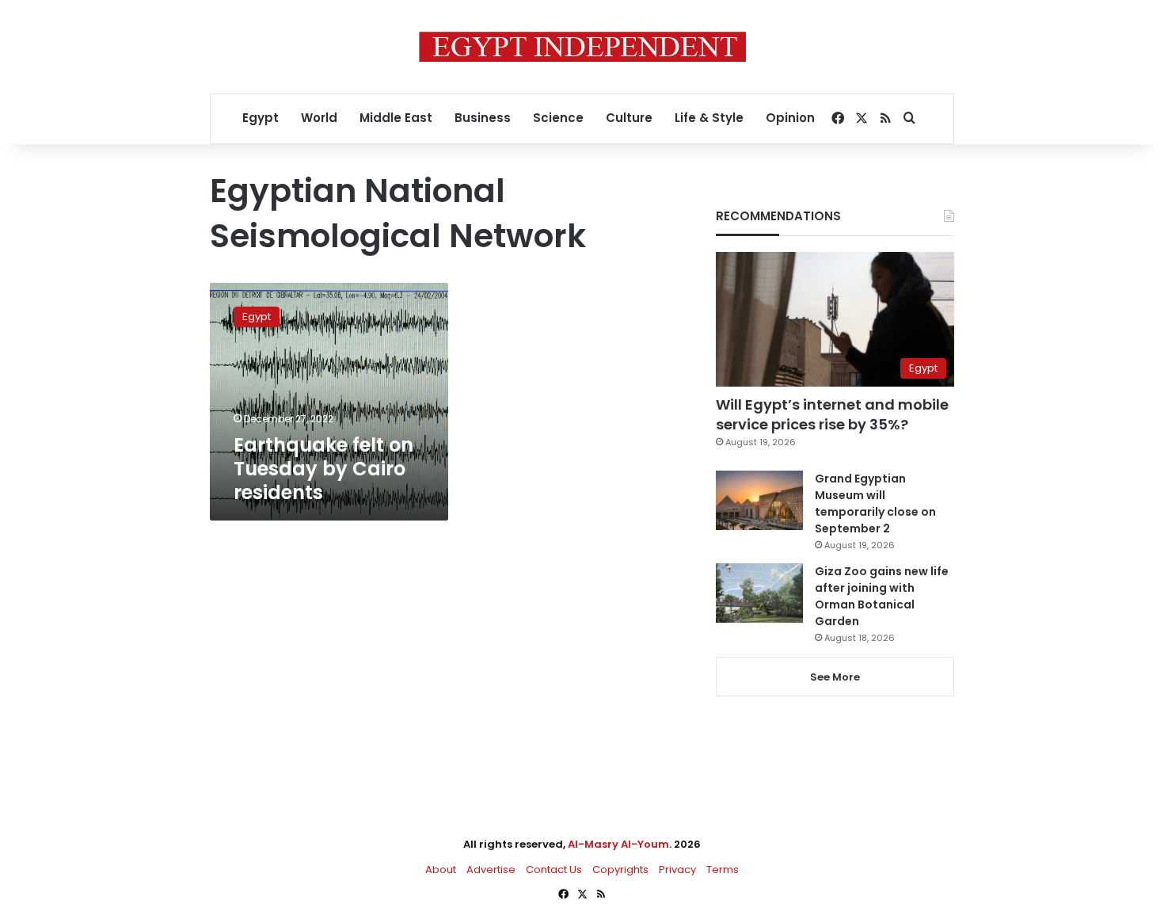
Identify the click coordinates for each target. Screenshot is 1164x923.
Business (483, 117)
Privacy (677, 869)
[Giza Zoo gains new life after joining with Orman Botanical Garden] (759, 593)
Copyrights (620, 869)
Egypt (260, 117)
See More (835, 677)
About (440, 869)
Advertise (490, 869)
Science (558, 117)
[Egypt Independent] (582, 47)
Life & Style (709, 117)
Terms (722, 869)
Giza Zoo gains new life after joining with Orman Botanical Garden (882, 596)
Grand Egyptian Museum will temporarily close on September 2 (875, 503)
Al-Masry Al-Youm (618, 844)
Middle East (395, 117)
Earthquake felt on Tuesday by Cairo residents (323, 468)
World (319, 117)
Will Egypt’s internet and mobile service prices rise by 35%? (832, 414)
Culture (629, 117)
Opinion (790, 117)
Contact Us (554, 869)
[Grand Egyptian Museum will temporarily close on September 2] (759, 500)
